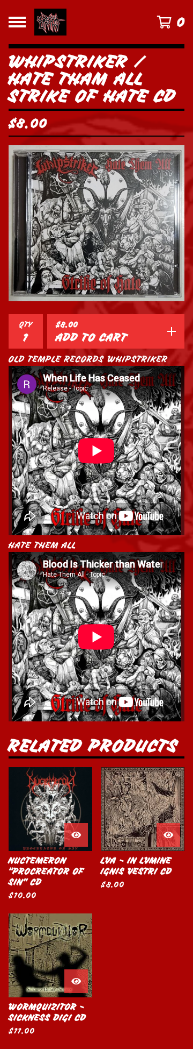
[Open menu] (17, 22)
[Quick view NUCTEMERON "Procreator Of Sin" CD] (76, 835)
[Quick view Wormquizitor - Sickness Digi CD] (76, 981)
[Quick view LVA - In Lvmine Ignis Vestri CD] (168, 835)
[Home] (86, 22)
